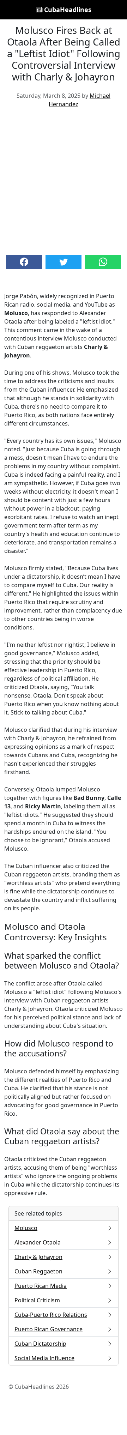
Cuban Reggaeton (38, 1271)
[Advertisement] (63, 180)
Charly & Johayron (38, 1257)
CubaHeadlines (66, 9)
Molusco (25, 1228)
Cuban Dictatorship (40, 1343)
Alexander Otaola (37, 1242)
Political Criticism (37, 1300)
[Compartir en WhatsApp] (103, 262)
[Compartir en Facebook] (24, 262)
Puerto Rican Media (40, 1286)
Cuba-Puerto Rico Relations (50, 1315)
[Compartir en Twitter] (63, 262)
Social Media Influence (44, 1358)
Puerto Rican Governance (48, 1329)
